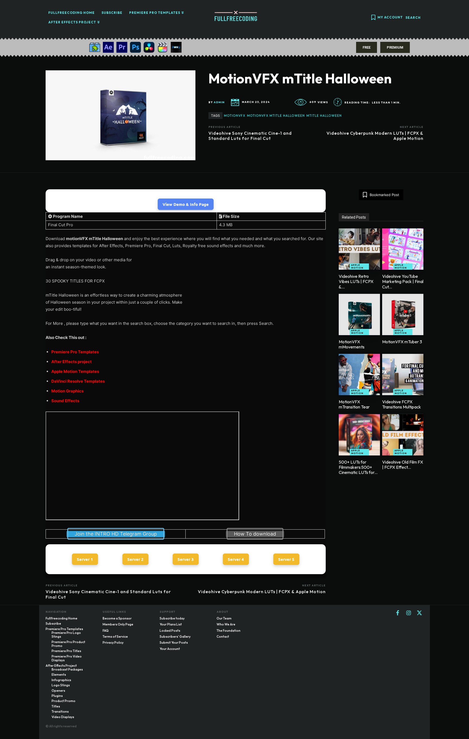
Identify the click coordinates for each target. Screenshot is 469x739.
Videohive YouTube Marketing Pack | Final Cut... (402, 281)
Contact (223, 636)
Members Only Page (118, 624)
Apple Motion (357, 266)
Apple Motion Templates (75, 371)
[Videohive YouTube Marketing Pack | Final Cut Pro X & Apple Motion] (402, 249)
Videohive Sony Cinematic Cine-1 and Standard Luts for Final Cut (250, 135)
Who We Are (226, 624)
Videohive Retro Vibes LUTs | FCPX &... (356, 281)
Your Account (170, 649)
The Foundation (228, 630)
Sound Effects (65, 400)
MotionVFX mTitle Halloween (276, 116)
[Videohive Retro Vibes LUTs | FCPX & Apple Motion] (359, 249)
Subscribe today (172, 618)
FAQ (106, 630)
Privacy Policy (113, 642)
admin (219, 102)
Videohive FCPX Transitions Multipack (401, 404)
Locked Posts (170, 630)
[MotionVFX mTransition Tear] (359, 374)
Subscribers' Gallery (175, 636)
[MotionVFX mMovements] (359, 314)
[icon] (373, 18)
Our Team (224, 618)
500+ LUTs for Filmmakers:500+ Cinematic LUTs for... (358, 467)
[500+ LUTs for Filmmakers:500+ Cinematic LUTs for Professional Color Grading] (359, 434)
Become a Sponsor (117, 618)
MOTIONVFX (234, 116)
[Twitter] (419, 613)
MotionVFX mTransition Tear (354, 404)
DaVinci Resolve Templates (78, 381)
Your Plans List (171, 624)
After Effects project (71, 361)
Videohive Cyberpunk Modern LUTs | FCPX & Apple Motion (375, 135)
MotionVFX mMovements (352, 344)
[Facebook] (398, 613)
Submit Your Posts (174, 642)
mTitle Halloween (324, 116)
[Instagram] (408, 613)
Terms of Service (115, 636)
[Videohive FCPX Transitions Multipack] (402, 374)
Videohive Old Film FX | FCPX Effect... (402, 464)
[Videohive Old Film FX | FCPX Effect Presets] (402, 434)
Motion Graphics (67, 391)
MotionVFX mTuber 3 (402, 341)
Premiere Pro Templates (75, 351)
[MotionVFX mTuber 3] (402, 314)
